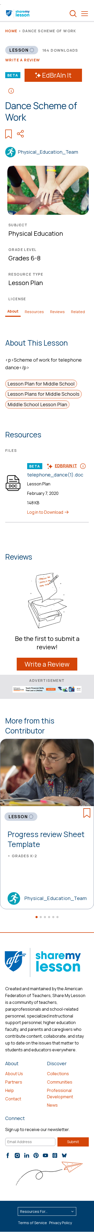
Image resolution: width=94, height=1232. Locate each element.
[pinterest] (36, 1155)
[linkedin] (26, 1155)
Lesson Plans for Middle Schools (43, 394)
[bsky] (64, 1155)
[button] (37, 917)
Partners (13, 1082)
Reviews (57, 311)
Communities (59, 1082)
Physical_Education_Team (48, 152)
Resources (34, 311)
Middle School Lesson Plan (37, 404)
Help (9, 1090)
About (13, 311)
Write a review (22, 59)
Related (78, 311)
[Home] (18, 13)
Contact (13, 1099)
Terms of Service (32, 1222)
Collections (58, 1073)
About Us (14, 1073)
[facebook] (7, 1155)
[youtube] (45, 1155)
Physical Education (35, 233)
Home (11, 30)
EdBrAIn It (57, 75)
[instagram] (17, 1155)
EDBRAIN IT (66, 466)
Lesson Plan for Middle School (41, 384)
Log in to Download (45, 512)
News (52, 1105)
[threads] (54, 1155)
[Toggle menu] (84, 13)
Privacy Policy (60, 1222)
